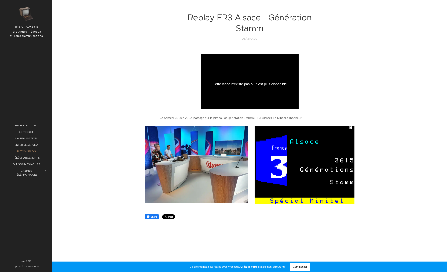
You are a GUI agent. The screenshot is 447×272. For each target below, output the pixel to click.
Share (154, 216)
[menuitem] (26, 125)
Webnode (33, 266)
